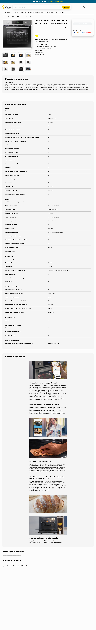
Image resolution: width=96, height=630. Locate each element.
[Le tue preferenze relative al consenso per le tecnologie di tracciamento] (93, 627)
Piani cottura (24, 565)
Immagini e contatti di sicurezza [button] (12, 555)
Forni (39, 16)
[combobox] (42, 7)
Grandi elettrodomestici (31, 16)
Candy (41, 52)
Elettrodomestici (20, 16)
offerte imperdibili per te (55, 1)
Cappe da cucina (10, 565)
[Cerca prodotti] (66, 7)
